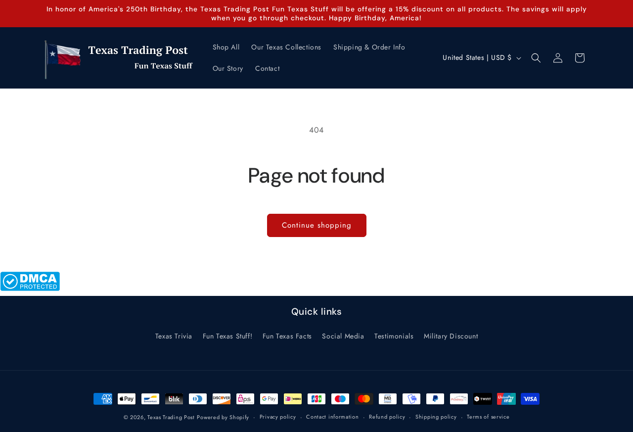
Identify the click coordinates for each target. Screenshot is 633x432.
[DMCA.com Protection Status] (30, 288)
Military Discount (451, 336)
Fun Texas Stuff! (228, 336)
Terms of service (488, 417)
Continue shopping (317, 225)
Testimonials (393, 336)
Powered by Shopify (223, 417)
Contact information (332, 417)
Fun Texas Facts (287, 336)
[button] (536, 58)
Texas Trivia (173, 336)
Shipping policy (436, 417)
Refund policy (387, 417)
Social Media (343, 336)
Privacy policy (278, 417)
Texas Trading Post (171, 417)
